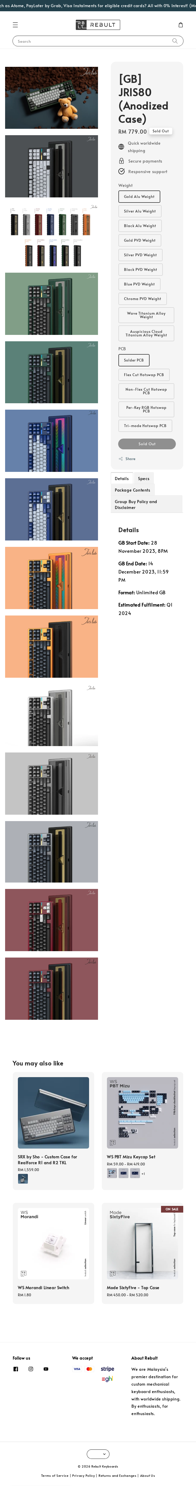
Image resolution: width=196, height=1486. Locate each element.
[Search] (175, 41)
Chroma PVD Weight (142, 298)
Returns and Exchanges (118, 1475)
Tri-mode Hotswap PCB (145, 425)
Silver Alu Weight (140, 211)
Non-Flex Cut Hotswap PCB (146, 391)
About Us (147, 1475)
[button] (15, 24)
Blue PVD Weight (139, 284)
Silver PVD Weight (140, 254)
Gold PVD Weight (140, 240)
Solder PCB (134, 360)
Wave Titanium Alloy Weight (146, 315)
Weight (125, 185)
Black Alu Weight (140, 225)
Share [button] (131, 458)
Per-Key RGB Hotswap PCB (146, 409)
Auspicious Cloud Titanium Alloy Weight (146, 333)
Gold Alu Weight (139, 196)
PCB (122, 348)
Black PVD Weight (140, 269)
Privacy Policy (83, 1475)
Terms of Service (55, 1475)
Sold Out (147, 443)
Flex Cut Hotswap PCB (144, 374)
